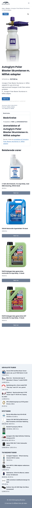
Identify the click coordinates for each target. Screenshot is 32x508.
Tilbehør (13, 106)
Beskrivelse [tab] (6, 113)
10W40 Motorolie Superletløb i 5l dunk (15, 228)
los (9, 108)
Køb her (5, 99)
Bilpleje (8, 8)
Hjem (3, 8)
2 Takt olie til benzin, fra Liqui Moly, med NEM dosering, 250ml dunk (15, 185)
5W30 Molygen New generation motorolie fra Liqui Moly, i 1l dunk (13, 272)
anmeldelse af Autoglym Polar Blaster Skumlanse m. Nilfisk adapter (16, 141)
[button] (28, 14)
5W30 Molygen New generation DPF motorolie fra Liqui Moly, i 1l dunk (14, 317)
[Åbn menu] (28, 3)
